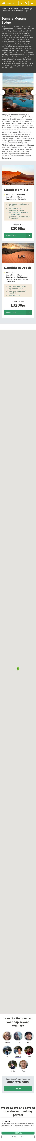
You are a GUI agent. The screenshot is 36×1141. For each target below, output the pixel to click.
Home (4, 9)
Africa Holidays (13, 9)
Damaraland (6, 11)
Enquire (18, 1089)
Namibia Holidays (26, 9)
